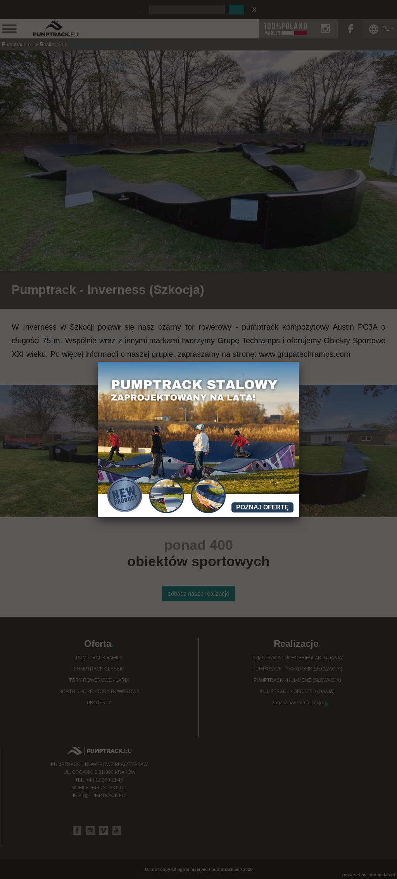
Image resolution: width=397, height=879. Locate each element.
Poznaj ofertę (262, 507)
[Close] (299, 362)
